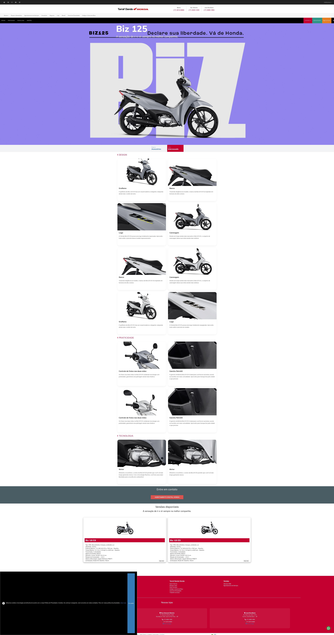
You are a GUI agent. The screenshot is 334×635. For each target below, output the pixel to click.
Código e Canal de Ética (89, 15)
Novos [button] (5, 15)
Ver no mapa (167, 623)
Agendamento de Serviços (31, 15)
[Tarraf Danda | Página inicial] (4, 2)
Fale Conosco (173, 587)
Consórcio (44, 15)
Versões (29, 20)
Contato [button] (307, 20)
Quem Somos (173, 584)
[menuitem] (4, 2)
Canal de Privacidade (74, 15)
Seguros (52, 15)
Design (3, 20)
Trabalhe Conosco (175, 592)
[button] (317, 20)
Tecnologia (20, 20)
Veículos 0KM (227, 584)
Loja (58, 15)
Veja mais (161, 561)
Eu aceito (131, 603)
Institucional (327, 2)
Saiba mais (141, 199)
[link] (8, 2)
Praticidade (11, 20)
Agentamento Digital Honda (167, 497)
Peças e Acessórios (16, 15)
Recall (63, 15)
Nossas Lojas (173, 585)
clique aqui (123, 603)
